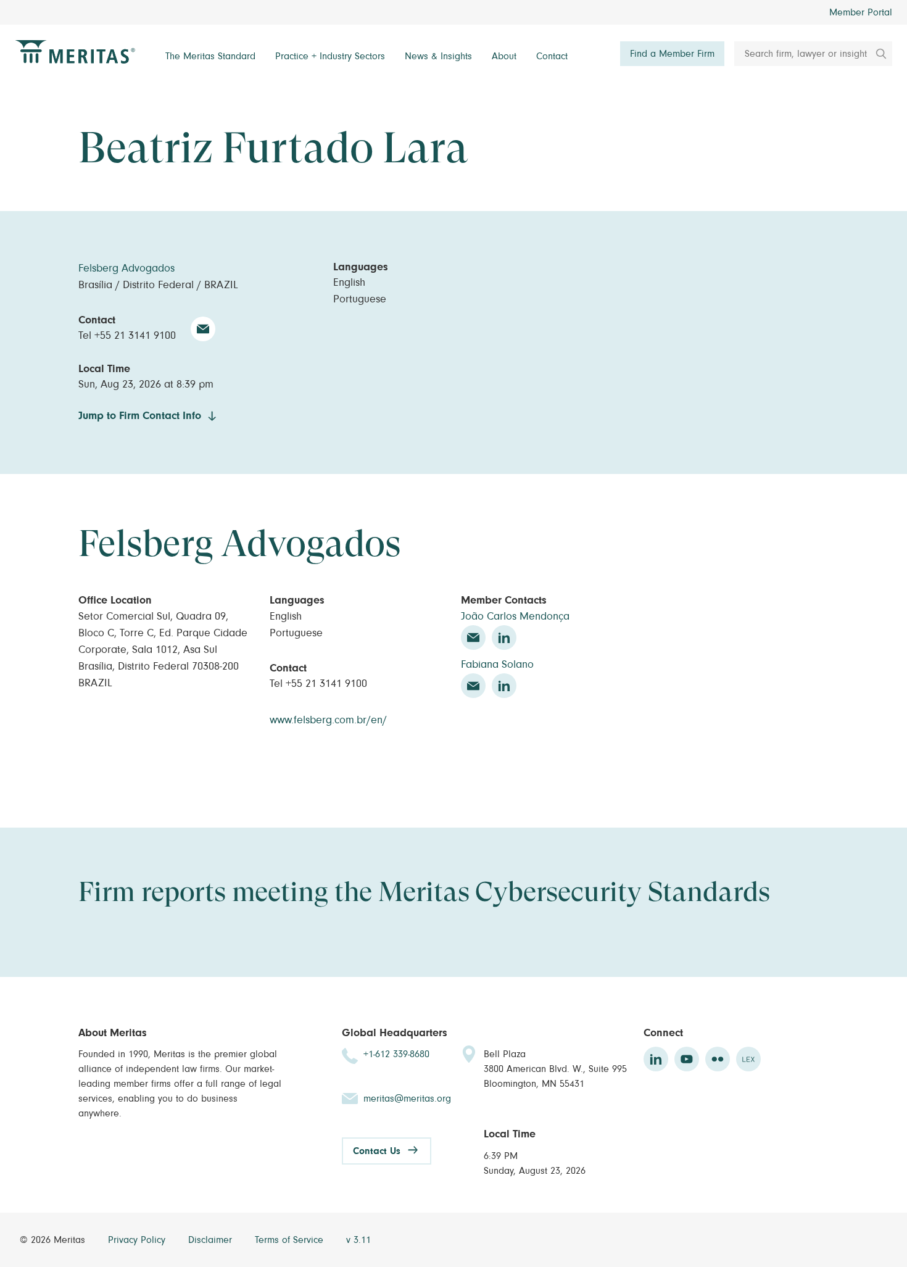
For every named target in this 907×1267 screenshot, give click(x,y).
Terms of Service (290, 1240)
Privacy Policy (138, 1240)
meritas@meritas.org (407, 1098)
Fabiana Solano (497, 664)
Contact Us (376, 1151)
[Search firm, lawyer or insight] (876, 53)
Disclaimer (211, 1240)
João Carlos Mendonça (515, 616)
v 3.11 (358, 1240)
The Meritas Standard (210, 56)
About (504, 56)
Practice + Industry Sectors (330, 56)
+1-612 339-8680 (396, 1054)
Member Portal (860, 12)
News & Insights (438, 56)
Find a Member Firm (672, 54)
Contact (552, 56)
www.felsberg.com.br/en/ (328, 720)
